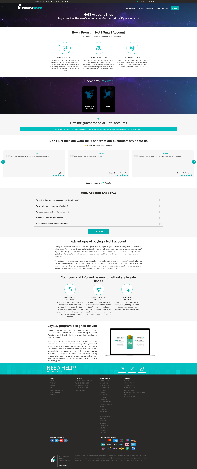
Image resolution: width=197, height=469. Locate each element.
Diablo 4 (103, 409)
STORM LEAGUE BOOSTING (84, 381)
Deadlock (103, 407)
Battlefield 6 (104, 385)
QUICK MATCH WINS (81, 388)
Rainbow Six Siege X (107, 425)
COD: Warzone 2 (105, 402)
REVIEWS (53, 385)
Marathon (103, 418)
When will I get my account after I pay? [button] (52, 206)
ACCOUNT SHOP (80, 390)
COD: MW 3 (103, 397)
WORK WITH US (129, 383)
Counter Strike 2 (106, 404)
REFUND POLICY (129, 390)
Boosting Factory (65, 460)
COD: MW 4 (103, 399)
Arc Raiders (104, 383)
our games (63, 1)
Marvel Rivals (105, 421)
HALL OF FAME (55, 392)
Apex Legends (104, 381)
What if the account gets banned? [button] (50, 218)
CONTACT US (128, 381)
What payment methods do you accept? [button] (52, 212)
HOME (52, 381)
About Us (150, 8)
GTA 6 (101, 414)
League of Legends (106, 416)
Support (165, 8)
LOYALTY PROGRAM (56, 390)
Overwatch (104, 423)
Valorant (103, 433)
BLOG (52, 388)
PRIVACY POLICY (129, 388)
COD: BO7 (103, 392)
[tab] (98, 200)
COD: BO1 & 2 (104, 388)
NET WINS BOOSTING (82, 385)
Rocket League (105, 430)
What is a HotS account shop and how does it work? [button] (57, 200)
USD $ (159, 1)
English (152, 1)
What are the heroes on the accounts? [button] (52, 223)
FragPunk (103, 411)
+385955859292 (131, 397)
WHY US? (53, 383)
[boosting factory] (37, 6)
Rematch (103, 428)
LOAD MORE (98, 231)
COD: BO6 (103, 390)
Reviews (141, 8)
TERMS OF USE (129, 385)
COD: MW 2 (103, 395)
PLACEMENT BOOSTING (82, 383)
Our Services (130, 8)
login (176, 8)
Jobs (158, 8)
